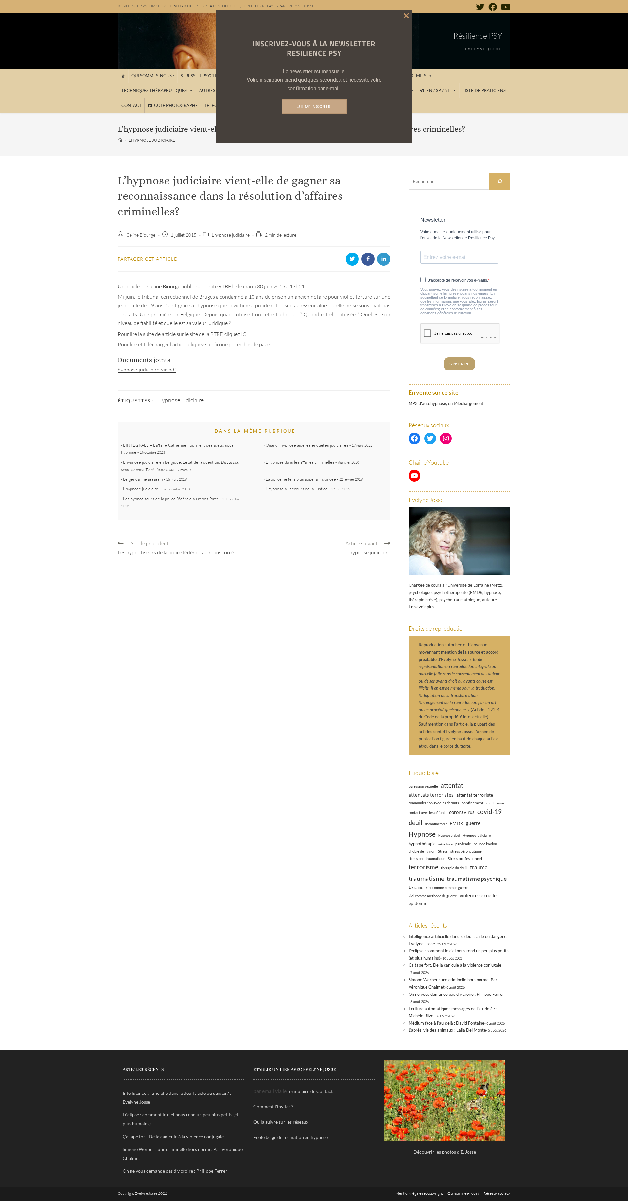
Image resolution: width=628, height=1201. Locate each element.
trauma (479, 867)
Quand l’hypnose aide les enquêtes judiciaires (307, 445)
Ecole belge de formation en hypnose (290, 1137)
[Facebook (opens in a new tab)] (492, 7)
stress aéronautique (466, 851)
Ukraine (416, 887)
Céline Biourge (140, 235)
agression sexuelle (423, 786)
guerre (473, 823)
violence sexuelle (478, 895)
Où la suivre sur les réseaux (280, 1122)
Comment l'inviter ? (273, 1106)
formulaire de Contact (310, 1091)
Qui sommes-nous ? (152, 75)
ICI (244, 334)
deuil (415, 822)
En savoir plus (421, 606)
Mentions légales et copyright (419, 1193)
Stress (443, 851)
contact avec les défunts (427, 812)
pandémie (463, 844)
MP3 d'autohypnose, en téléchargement (446, 403)
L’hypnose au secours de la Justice (297, 488)
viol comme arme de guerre (447, 887)
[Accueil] (123, 76)
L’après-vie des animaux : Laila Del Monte (447, 1030)
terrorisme (423, 867)
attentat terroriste (474, 795)
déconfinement (436, 824)
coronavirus (462, 812)
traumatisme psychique (477, 878)
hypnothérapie (422, 843)
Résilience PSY (477, 36)
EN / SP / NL (438, 90)
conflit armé (495, 803)
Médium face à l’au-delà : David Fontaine (446, 1023)
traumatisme (426, 878)
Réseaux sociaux (496, 1193)
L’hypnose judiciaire (140, 488)
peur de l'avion (485, 844)
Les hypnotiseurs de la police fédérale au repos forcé (171, 498)
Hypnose (422, 834)
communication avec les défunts (434, 803)
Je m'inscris (314, 106)
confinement (472, 802)
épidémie (418, 903)
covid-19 (489, 811)
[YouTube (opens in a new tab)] (504, 7)
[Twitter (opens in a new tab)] (480, 7)
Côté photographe (176, 105)
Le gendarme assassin (143, 479)
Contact (131, 105)
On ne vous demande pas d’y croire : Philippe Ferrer (456, 994)
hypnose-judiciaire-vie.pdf (147, 369)
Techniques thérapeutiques (154, 90)
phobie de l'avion (422, 851)
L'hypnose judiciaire (231, 235)
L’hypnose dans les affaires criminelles (300, 462)
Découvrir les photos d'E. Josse (444, 1152)
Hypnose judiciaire (180, 399)
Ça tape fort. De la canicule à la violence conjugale (455, 965)
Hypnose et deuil (449, 835)
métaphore (445, 844)
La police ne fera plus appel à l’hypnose (301, 479)
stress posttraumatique (427, 859)
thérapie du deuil (454, 868)
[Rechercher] (499, 181)
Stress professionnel (465, 858)
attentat (452, 785)
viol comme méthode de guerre (433, 896)
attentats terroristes (431, 795)
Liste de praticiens (484, 90)
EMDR (456, 823)
